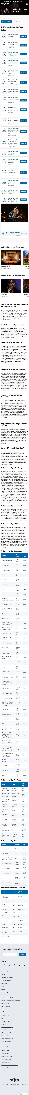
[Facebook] (4, 965)
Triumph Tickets (5, 1050)
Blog (2, 986)
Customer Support (6, 1015)
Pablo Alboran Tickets (6, 1056)
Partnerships (4, 994)
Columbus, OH (6, 21)
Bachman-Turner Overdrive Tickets (9, 1065)
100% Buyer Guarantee (7, 977)
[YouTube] (19, 965)
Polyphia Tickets (5, 1053)
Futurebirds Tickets (6, 1068)
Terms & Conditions (6, 1021)
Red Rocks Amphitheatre (14, 382)
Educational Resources (7, 1038)
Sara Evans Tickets (5, 1062)
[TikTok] (25, 965)
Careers (3, 989)
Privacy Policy (4, 1024)
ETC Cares (4, 983)
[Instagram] (14, 965)
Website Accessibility (6, 1032)
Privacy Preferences (6, 1041)
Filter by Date (17, 21)
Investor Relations (5, 1006)
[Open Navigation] (27, 4)
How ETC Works (5, 1035)
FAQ (2, 1018)
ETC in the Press (5, 1003)
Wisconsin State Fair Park (8, 377)
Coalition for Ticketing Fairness (8, 997)
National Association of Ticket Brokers (10, 1000)
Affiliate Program (5, 992)
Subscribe (22, 954)
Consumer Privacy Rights (7, 1027)
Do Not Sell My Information (7, 1030)
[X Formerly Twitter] (9, 965)
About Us (3, 974)
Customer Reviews (6, 980)
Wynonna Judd (16, 376)
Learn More (18, 235)
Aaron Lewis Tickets (6, 1059)
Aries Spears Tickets (6, 1070)
